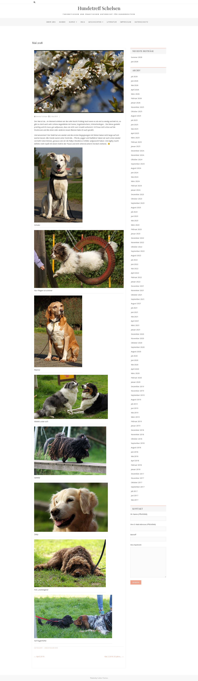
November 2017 (137, 478)
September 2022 (137, 251)
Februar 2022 (136, 277)
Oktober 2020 (136, 343)
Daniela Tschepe (41, 116)
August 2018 (136, 447)
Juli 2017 (134, 491)
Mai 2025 (134, 129)
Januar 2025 (135, 146)
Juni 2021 (134, 312)
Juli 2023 (134, 212)
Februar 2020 (136, 378)
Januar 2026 (135, 103)
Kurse (72, 22)
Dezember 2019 (137, 386)
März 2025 (135, 137)
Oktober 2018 (136, 439)
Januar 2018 (135, 469)
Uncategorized (51, 648)
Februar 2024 (136, 185)
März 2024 (135, 181)
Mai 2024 (134, 177)
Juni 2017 (134, 495)
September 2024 (137, 164)
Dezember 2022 (137, 238)
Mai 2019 (134, 412)
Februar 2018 (136, 465)
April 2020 (135, 369)
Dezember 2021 (137, 286)
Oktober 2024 (136, 159)
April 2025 (135, 133)
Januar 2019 (135, 426)
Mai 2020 (134, 364)
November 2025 (137, 107)
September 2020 (137, 347)
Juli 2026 (134, 76)
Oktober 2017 (136, 482)
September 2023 (137, 203)
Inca (83, 22)
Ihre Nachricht (135, 545)
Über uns (51, 22)
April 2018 (39, 656)
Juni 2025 (134, 124)
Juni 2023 (134, 216)
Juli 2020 (134, 356)
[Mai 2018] (79, 81)
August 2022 (136, 255)
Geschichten (95, 22)
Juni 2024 (134, 172)
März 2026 (135, 94)
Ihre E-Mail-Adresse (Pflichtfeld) (143, 524)
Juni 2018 (134, 452)
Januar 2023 (135, 233)
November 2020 (137, 338)
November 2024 (137, 155)
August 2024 (136, 168)
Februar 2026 (136, 98)
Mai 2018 (134, 456)
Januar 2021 (135, 329)
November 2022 (137, 242)
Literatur (112, 22)
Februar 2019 (136, 421)
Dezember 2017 (137, 474)
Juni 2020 (134, 360)
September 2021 (137, 299)
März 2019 (135, 417)
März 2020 (135, 373)
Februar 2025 (136, 142)
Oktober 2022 (136, 247)
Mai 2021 (134, 316)
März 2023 (135, 225)
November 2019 (137, 391)
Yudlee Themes (102, 678)
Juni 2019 (134, 408)
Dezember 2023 (137, 194)
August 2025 (136, 116)
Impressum (125, 22)
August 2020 (136, 351)
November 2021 (137, 290)
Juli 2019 (134, 404)
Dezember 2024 (137, 151)
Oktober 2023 (136, 199)
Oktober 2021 (136, 295)
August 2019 (136, 399)
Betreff (133, 534)
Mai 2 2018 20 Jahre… (114, 656)
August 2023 (136, 207)
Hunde (62, 22)
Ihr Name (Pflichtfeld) (138, 514)
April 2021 (135, 321)
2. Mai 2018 (54, 116)
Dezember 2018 (137, 430)
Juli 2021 (134, 308)
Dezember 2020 (137, 334)
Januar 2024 (135, 190)
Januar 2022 (135, 281)
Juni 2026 (134, 61)
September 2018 (137, 443)
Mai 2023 (134, 220)
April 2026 (135, 89)
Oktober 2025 (136, 111)
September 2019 (137, 395)
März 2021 (135, 325)
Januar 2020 (135, 382)
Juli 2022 (134, 260)
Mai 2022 (134, 268)
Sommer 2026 (136, 57)
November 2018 (137, 434)
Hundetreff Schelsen (99, 8)
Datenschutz (141, 22)
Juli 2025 (134, 120)
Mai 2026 (134, 85)
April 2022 (135, 273)
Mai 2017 (134, 500)
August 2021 (136, 303)
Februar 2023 (136, 229)
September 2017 (137, 487)
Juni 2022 (134, 264)
